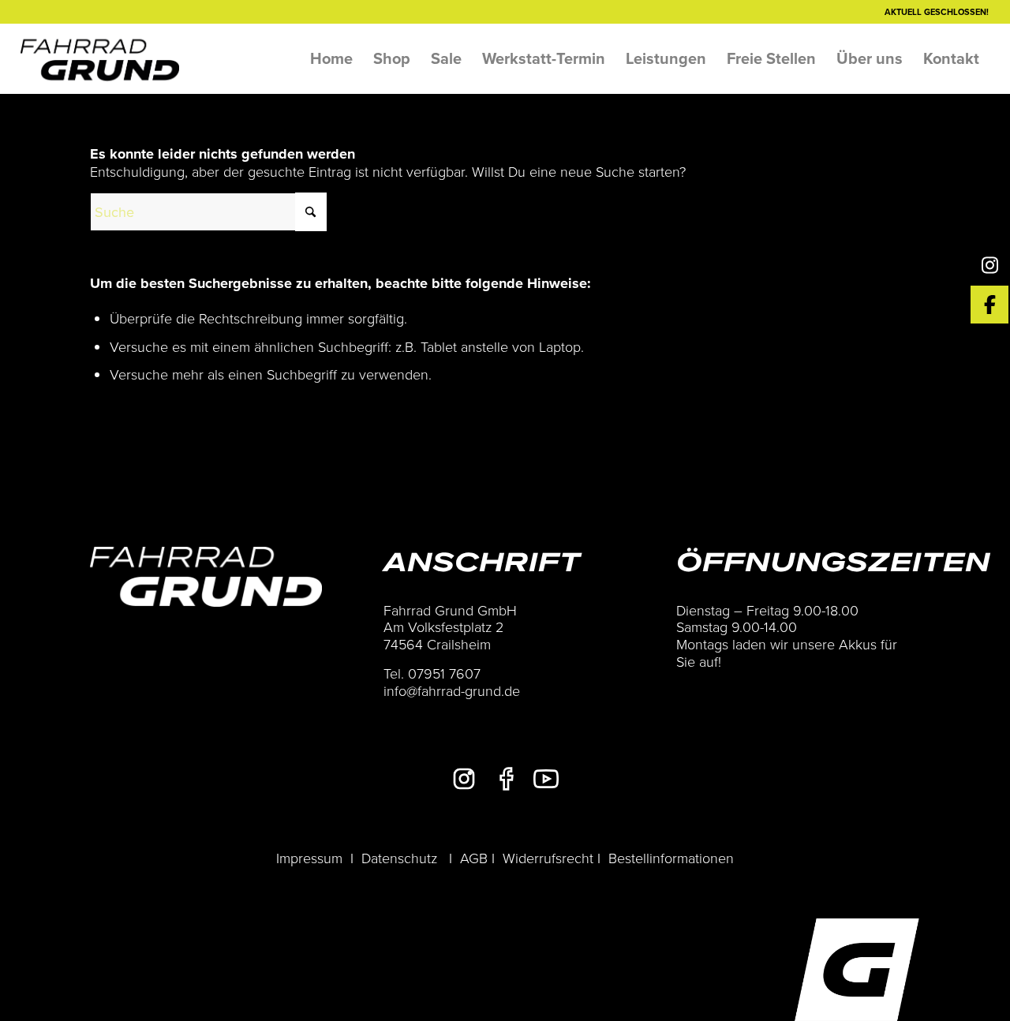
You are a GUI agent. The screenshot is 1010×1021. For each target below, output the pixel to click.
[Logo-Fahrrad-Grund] (100, 58)
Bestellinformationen (671, 857)
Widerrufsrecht (548, 857)
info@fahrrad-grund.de (451, 690)
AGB (474, 857)
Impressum (309, 857)
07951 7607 (444, 673)
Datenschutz (399, 857)
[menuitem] (331, 58)
